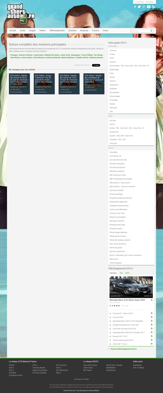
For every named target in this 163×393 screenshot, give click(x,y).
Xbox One (142, 66)
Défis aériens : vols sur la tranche (122, 186)
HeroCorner (111, 370)
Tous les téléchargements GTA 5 (123, 349)
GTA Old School (62, 370)
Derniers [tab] (113, 273)
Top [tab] (121, 273)
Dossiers (72, 30)
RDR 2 (58, 373)
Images (32, 30)
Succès (112, 136)
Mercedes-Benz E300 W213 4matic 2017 (129, 333)
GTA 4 (34, 365)
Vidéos (42, 30)
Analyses (84, 30)
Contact (86, 379)
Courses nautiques (117, 164)
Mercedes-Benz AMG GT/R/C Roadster (128, 321)
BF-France (87, 370)
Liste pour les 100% (117, 213)
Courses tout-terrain (117, 167)
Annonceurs (78, 379)
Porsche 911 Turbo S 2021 (123, 313)
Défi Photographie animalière (121, 179)
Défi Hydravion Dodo (118, 175)
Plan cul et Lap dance (118, 244)
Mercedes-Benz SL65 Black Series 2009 (127, 300)
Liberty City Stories (39, 370)
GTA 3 (58, 368)
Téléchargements (57, 30)
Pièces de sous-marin (118, 236)
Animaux (113, 50)
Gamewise (137, 365)
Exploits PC (114, 132)
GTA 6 (11, 368)
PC (148, 66)
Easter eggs (114, 69)
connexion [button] (149, 2)
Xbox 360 (129, 66)
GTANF (12, 365)
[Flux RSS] (153, 6)
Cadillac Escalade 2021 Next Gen (126, 325)
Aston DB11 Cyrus (120, 344)
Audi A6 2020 (118, 317)
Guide (22, 30)
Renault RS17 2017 (120, 336)
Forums (95, 30)
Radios (112, 104)
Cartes (112, 124)
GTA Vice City (61, 365)
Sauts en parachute (117, 251)
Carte (112, 58)
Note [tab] (127, 273)
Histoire (113, 81)
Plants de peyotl (116, 248)
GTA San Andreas (39, 373)
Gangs (112, 77)
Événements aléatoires (118, 202)
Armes (112, 54)
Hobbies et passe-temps (119, 206)
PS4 (135, 66)
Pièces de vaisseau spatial (120, 240)
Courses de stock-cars (118, 160)
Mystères (113, 89)
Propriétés (114, 100)
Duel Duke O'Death (117, 190)
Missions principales (117, 217)
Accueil (13, 30)
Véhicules (113, 108)
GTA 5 (11, 370)
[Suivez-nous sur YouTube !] (148, 6)
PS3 (122, 66)
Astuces (113, 120)
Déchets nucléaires (117, 171)
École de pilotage (116, 194)
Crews (105, 30)
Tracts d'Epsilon (116, 263)
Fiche (112, 73)
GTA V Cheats (138, 368)
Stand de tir (114, 259)
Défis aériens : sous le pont (120, 183)
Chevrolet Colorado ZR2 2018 (124, 329)
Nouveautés (114, 92)
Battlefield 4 (111, 368)
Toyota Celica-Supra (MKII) (123, 340)
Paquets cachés (116, 228)
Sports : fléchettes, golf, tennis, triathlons (125, 255)
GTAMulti (12, 373)
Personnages (115, 96)
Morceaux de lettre (117, 221)
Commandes (115, 66)
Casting (113, 62)
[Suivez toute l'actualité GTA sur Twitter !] (139, 6)
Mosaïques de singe (117, 225)
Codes (112, 128)
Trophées (113, 140)
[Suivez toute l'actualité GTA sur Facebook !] (135, 6)
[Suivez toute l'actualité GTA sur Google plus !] (144, 6)
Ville (111, 112)
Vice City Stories (38, 368)
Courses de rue (115, 156)
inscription (139, 2)
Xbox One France (90, 365)
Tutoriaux (113, 143)
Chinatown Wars (15, 375)
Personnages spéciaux (118, 232)
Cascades (113, 152)
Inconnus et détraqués (118, 209)
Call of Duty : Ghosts (114, 365)
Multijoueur (114, 85)
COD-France (88, 368)
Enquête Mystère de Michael (121, 198)
